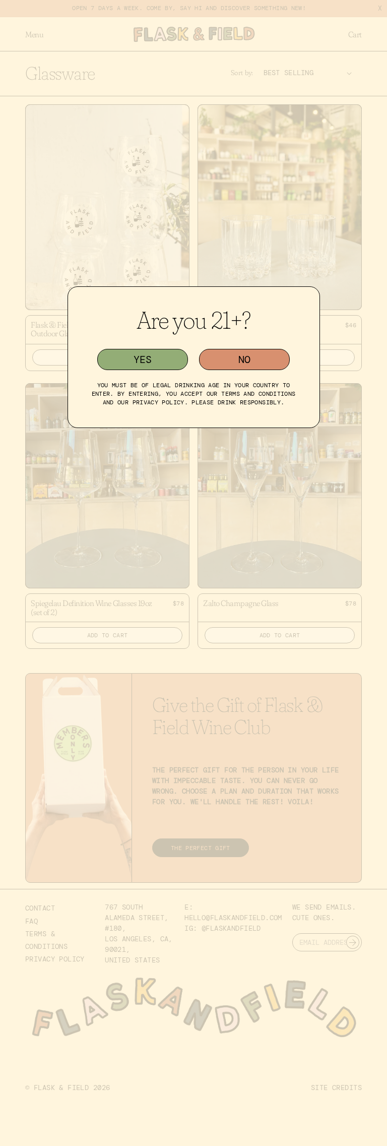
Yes (143, 359)
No (244, 359)
